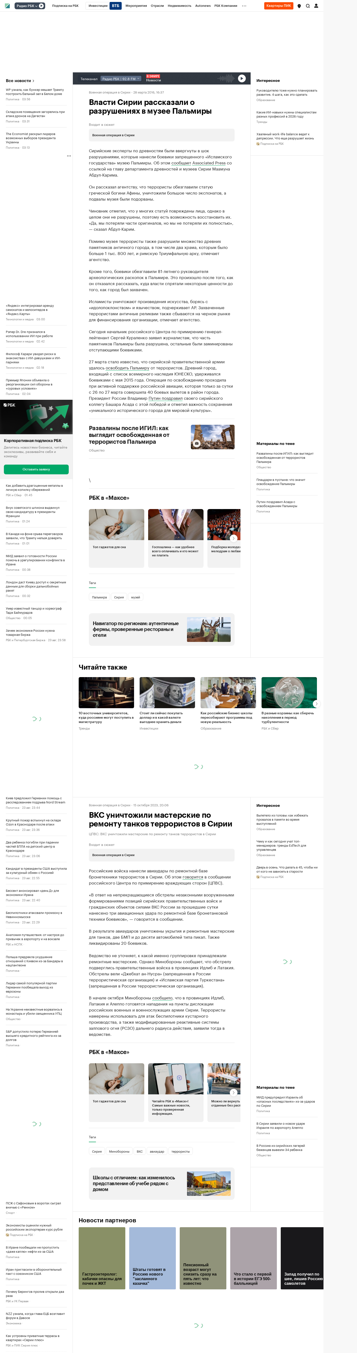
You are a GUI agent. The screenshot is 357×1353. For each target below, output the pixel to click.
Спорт (10, 1212)
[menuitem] (65, 6)
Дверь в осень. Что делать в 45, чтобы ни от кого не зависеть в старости (287, 869)
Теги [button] (92, 582)
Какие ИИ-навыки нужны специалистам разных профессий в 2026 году (286, 114)
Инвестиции (149, 727)
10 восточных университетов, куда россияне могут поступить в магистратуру (106, 718)
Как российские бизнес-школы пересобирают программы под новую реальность (226, 718)
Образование (265, 99)
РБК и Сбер (14, 494)
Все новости (18, 81)
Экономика (13, 1322)
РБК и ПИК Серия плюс (22, 1345)
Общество (13, 617)
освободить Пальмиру (127, 367)
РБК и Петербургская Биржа (25, 639)
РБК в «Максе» (109, 498)
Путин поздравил (166, 397)
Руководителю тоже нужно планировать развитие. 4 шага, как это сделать (286, 92)
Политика (12, 98)
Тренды (261, 121)
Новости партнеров (107, 1220)
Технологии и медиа (20, 318)
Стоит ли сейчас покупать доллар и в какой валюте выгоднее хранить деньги (161, 718)
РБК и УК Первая (17, 1300)
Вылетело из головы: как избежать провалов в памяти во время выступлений (282, 819)
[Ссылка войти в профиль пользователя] (316, 5)
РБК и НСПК (14, 944)
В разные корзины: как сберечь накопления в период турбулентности (288, 718)
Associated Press (209, 162)
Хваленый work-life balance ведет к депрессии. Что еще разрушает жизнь (285, 136)
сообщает (181, 162)
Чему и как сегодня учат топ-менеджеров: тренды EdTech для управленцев (281, 845)
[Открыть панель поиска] (308, 6)
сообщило (162, 997)
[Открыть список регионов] (299, 6)
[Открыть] (36, 6)
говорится (193, 876)
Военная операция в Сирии (109, 91)
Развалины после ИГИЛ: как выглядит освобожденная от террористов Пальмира (129, 435)
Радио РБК (25, 6)
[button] (299, 6)
